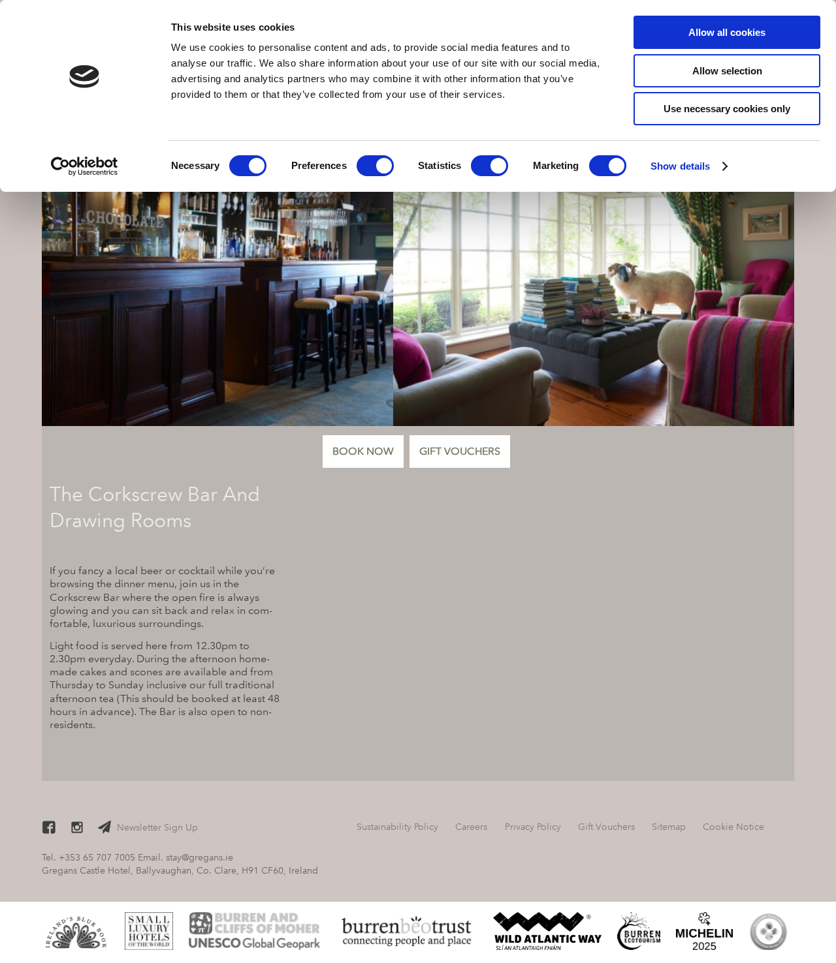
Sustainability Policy (397, 827)
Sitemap (669, 827)
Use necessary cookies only (727, 108)
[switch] (375, 165)
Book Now (363, 451)
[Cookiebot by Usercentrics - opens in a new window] (84, 166)
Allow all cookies (726, 32)
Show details (680, 166)
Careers (471, 827)
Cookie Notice (733, 827)
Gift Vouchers (459, 451)
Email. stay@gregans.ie (185, 857)
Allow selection (727, 70)
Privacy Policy (533, 827)
